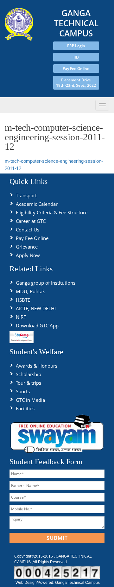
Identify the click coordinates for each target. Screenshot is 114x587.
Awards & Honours (36, 366)
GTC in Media (30, 400)
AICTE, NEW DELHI (36, 308)
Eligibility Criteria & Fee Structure (51, 212)
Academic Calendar (37, 204)
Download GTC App (37, 325)
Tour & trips (28, 383)
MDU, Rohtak (30, 291)
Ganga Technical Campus (77, 582)
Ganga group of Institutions (45, 283)
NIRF (21, 317)
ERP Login (76, 45)
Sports (23, 391)
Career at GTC (31, 221)
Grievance (27, 246)
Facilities (25, 408)
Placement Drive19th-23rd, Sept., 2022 (76, 82)
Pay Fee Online (76, 68)
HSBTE (23, 300)
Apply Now (28, 255)
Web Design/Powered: (35, 582)
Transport (26, 195)
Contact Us (27, 229)
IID (76, 57)
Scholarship (28, 374)
